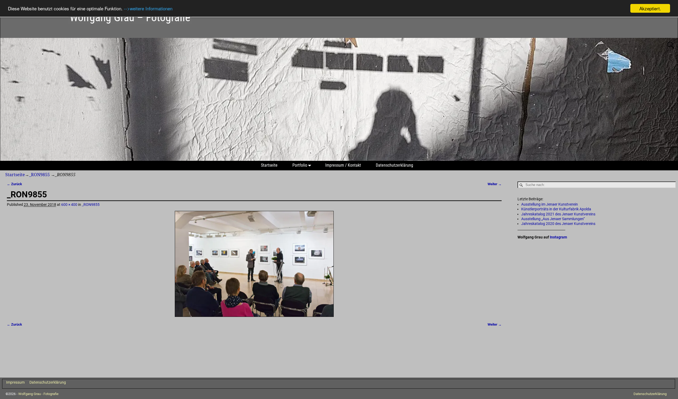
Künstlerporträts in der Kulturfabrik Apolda (556, 209)
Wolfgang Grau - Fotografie (38, 394)
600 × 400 (69, 204)
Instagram (558, 237)
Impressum (15, 382)
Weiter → (495, 184)
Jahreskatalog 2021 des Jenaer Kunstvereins (558, 214)
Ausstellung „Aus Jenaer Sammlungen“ (553, 219)
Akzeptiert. (650, 8)
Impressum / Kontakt (343, 165)
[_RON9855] (254, 264)
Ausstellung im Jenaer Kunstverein (549, 204)
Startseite (269, 165)
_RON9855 (39, 174)
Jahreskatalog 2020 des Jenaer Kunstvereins (558, 223)
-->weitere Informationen (148, 8)
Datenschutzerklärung (394, 165)
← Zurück (14, 184)
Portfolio (299, 165)
